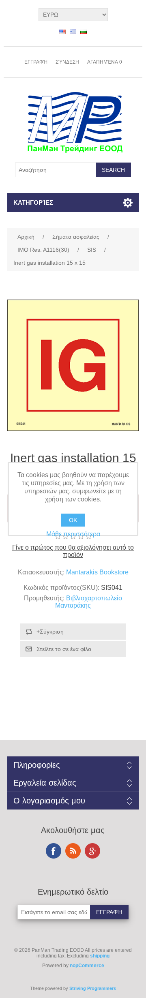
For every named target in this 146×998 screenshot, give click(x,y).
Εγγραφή (35, 62)
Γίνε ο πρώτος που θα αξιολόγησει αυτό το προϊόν (73, 551)
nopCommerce (87, 965)
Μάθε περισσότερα (73, 534)
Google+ (92, 851)
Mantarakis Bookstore (97, 572)
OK (73, 520)
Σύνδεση (67, 62)
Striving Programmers (92, 988)
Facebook (53, 851)
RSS (73, 851)
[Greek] (73, 31)
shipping (100, 956)
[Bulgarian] (83, 31)
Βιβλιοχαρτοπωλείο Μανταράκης (88, 602)
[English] (62, 31)
